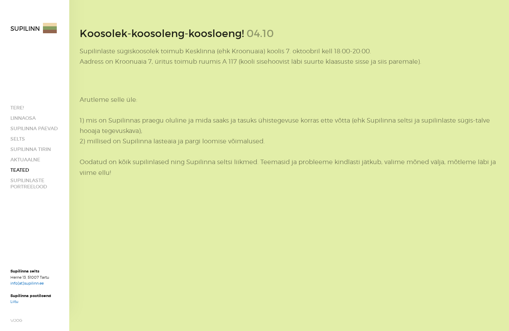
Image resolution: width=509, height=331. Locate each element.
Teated (19, 170)
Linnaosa (23, 118)
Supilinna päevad (34, 128)
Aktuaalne (25, 159)
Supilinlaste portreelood (28, 183)
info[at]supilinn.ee (27, 283)
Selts (17, 139)
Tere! (17, 108)
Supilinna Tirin (30, 149)
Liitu (14, 301)
